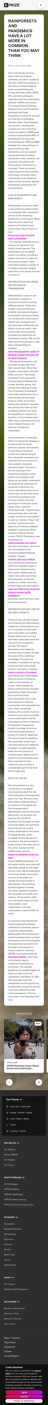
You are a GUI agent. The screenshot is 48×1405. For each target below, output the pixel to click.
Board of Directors (13, 1229)
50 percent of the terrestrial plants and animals (21, 237)
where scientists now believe (22, 543)
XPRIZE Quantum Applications (19, 1204)
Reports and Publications (16, 1289)
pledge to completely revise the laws (23, 856)
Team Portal (9, 1342)
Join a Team (9, 1324)
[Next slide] (38, 1082)
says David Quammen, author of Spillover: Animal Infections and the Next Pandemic (23, 354)
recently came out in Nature (21, 559)
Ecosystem (9, 1224)
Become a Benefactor (14, 1308)
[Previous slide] (9, 1082)
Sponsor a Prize (11, 1313)
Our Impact (9, 1284)
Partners (8, 1244)
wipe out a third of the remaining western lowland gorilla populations (24, 592)
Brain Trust (9, 1254)
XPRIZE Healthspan (13, 1194)
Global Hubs (10, 1265)
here (33, 970)
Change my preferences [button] (24, 1401)
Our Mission (9, 1149)
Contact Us (9, 1347)
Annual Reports (11, 1356)
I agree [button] (24, 1392)
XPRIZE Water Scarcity (15, 1199)
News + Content (12, 1338)
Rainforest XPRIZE (17, 957)
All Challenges (11, 1184)
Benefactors (10, 1234)
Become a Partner (12, 1318)
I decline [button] (24, 1396)
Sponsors (8, 1239)
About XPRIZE (11, 1154)
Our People (9, 1160)
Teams (7, 1260)
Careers (8, 1351)
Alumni (7, 1249)
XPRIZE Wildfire (11, 1189)
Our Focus (9, 1165)
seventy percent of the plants (22, 672)
